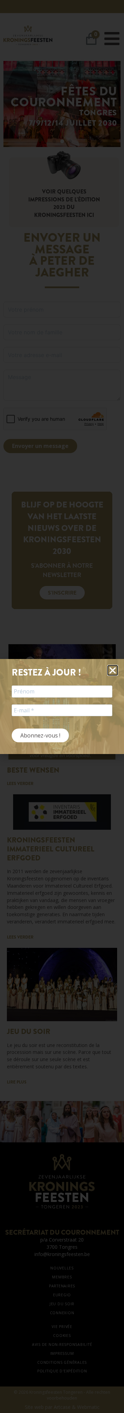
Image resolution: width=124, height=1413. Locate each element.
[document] (62, 706)
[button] (112, 670)
